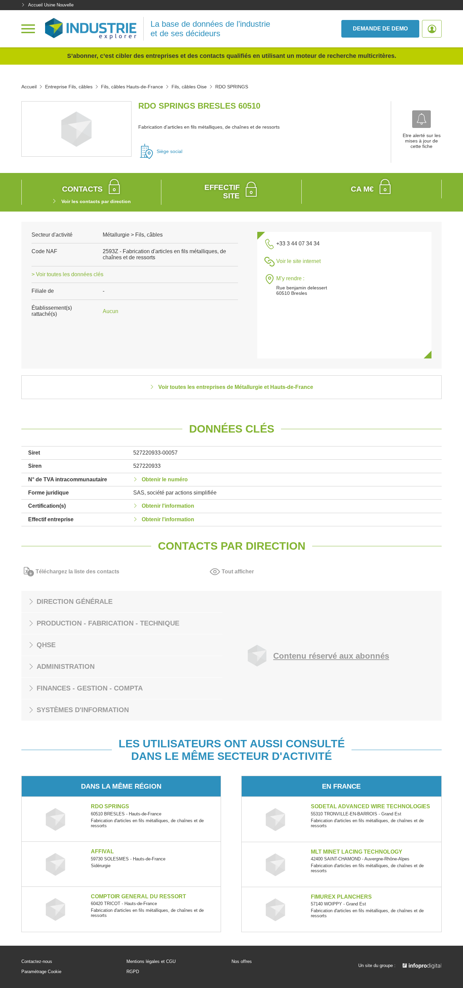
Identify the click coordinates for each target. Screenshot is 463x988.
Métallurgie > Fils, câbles (133, 235)
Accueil (29, 86)
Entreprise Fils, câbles (69, 86)
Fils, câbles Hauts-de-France (132, 86)
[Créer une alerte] (421, 119)
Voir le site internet (298, 261)
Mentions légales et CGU (151, 961)
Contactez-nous (36, 961)
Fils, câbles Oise (189, 86)
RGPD (132, 971)
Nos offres (242, 961)
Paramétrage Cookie (41, 971)
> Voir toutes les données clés (67, 274)
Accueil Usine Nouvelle (51, 4)
